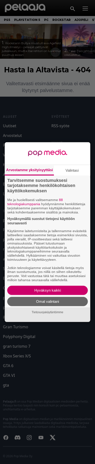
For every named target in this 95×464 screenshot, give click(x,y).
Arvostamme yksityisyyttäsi (29, 170)
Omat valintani (47, 301)
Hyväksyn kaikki (47, 290)
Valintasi (72, 170)
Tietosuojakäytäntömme (47, 312)
